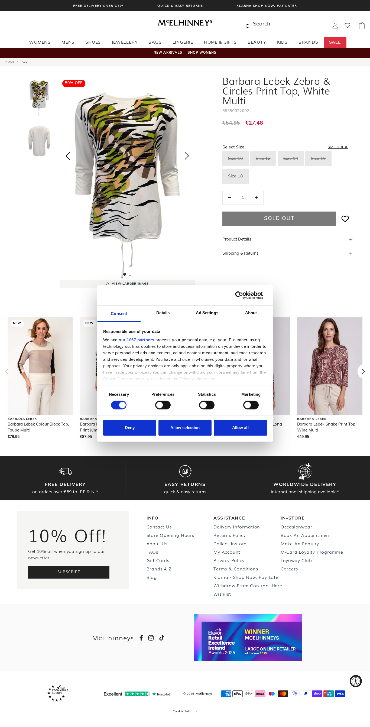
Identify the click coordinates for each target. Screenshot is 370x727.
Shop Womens (202, 52)
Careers (289, 568)
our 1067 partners (136, 339)
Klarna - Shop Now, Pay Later (246, 577)
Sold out (279, 218)
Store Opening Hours (170, 535)
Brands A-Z (159, 568)
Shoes (93, 42)
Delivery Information (236, 526)
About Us (157, 543)
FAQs (152, 552)
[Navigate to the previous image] (68, 155)
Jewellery (125, 42)
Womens (40, 42)
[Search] (247, 23)
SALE (335, 42)
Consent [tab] (119, 313)
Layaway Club (296, 560)
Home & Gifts (220, 42)
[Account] (335, 27)
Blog (152, 577)
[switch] (163, 405)
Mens (67, 42)
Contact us (159, 526)
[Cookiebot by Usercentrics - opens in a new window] (243, 295)
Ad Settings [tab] (207, 312)
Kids (282, 42)
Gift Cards (158, 560)
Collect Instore (229, 543)
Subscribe (68, 572)
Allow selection (185, 427)
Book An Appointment (306, 535)
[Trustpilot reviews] (137, 693)
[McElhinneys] (185, 24)
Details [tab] (163, 312)
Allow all (240, 427)
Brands (308, 42)
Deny (130, 427)
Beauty (257, 42)
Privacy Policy (228, 560)
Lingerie (183, 42)
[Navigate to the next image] (187, 157)
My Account (226, 552)
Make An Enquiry (300, 543)
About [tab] (251, 312)
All (24, 61)
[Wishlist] (347, 27)
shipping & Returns (240, 254)
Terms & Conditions (235, 568)
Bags (154, 42)
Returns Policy (229, 535)
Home (10, 61)
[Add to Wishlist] (345, 219)
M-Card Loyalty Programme (312, 552)
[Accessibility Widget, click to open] (356, 681)
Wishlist (222, 593)
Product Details (236, 240)
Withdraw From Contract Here (247, 585)
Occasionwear (296, 526)
